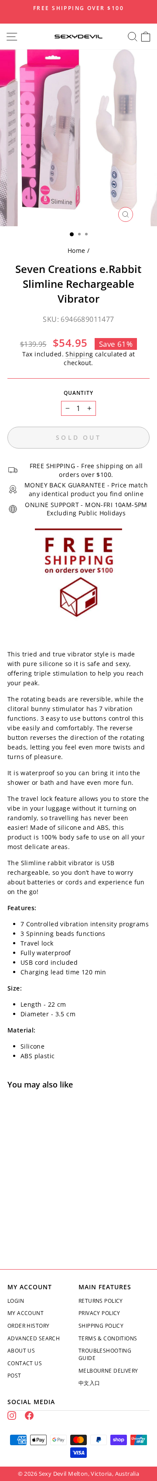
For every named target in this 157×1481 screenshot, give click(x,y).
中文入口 (89, 1383)
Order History (28, 1325)
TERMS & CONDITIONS (107, 1338)
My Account (25, 1313)
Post (14, 1375)
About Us (21, 1350)
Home (76, 250)
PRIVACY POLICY (99, 1313)
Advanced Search (33, 1338)
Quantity (78, 393)
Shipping (79, 354)
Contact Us (24, 1363)
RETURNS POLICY (100, 1301)
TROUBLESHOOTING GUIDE (104, 1354)
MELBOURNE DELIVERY (108, 1370)
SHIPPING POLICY (100, 1325)
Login (15, 1301)
